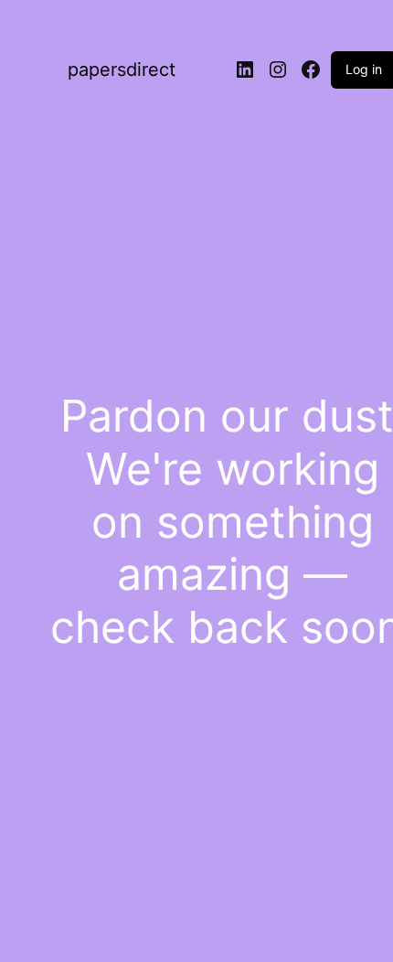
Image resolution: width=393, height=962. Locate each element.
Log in (363, 69)
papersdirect (121, 69)
